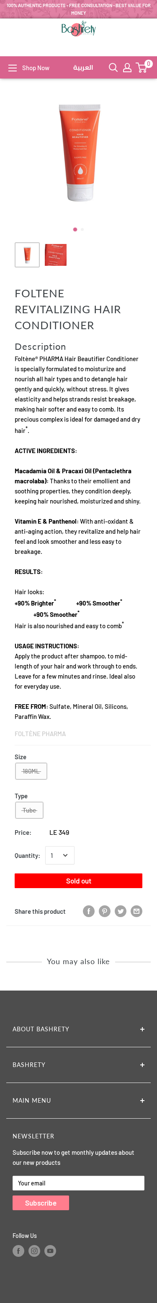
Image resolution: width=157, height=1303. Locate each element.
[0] (141, 68)
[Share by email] (136, 911)
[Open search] (113, 67)
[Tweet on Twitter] (120, 911)
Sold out (78, 880)
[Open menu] (12, 68)
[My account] (127, 67)
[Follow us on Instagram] (34, 1251)
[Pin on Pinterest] (105, 911)
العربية (83, 68)
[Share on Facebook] (89, 911)
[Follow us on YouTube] (50, 1251)
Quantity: (27, 855)
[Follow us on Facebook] (18, 1251)
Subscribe (41, 1202)
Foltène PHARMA (40, 733)
